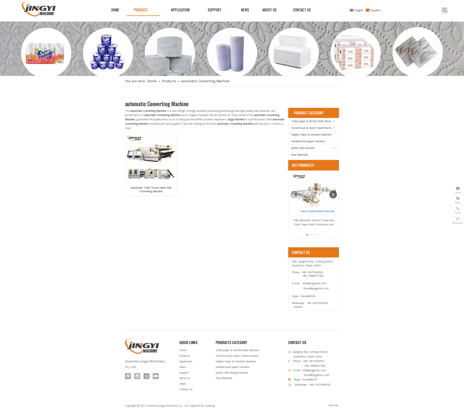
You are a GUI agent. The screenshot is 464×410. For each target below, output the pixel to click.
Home (183, 350)
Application (185, 361)
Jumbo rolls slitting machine (232, 372)
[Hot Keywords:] (445, 10)
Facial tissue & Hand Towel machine (312, 128)
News (182, 383)
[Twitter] (146, 376)
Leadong (209, 405)
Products (184, 355)
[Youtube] (156, 376)
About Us (184, 378)
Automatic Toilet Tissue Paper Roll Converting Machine (151, 189)
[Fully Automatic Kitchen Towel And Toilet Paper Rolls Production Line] (313, 194)
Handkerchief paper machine (308, 141)
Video (182, 367)
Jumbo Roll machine (303, 148)
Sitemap (333, 405)
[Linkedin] (137, 376)
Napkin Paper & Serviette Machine (311, 134)
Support (184, 372)
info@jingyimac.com (314, 283)
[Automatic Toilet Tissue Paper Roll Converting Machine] (151, 159)
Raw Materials (299, 154)
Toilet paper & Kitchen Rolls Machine (313, 121)
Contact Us (185, 389)
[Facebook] (128, 376)
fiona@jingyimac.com (316, 288)
